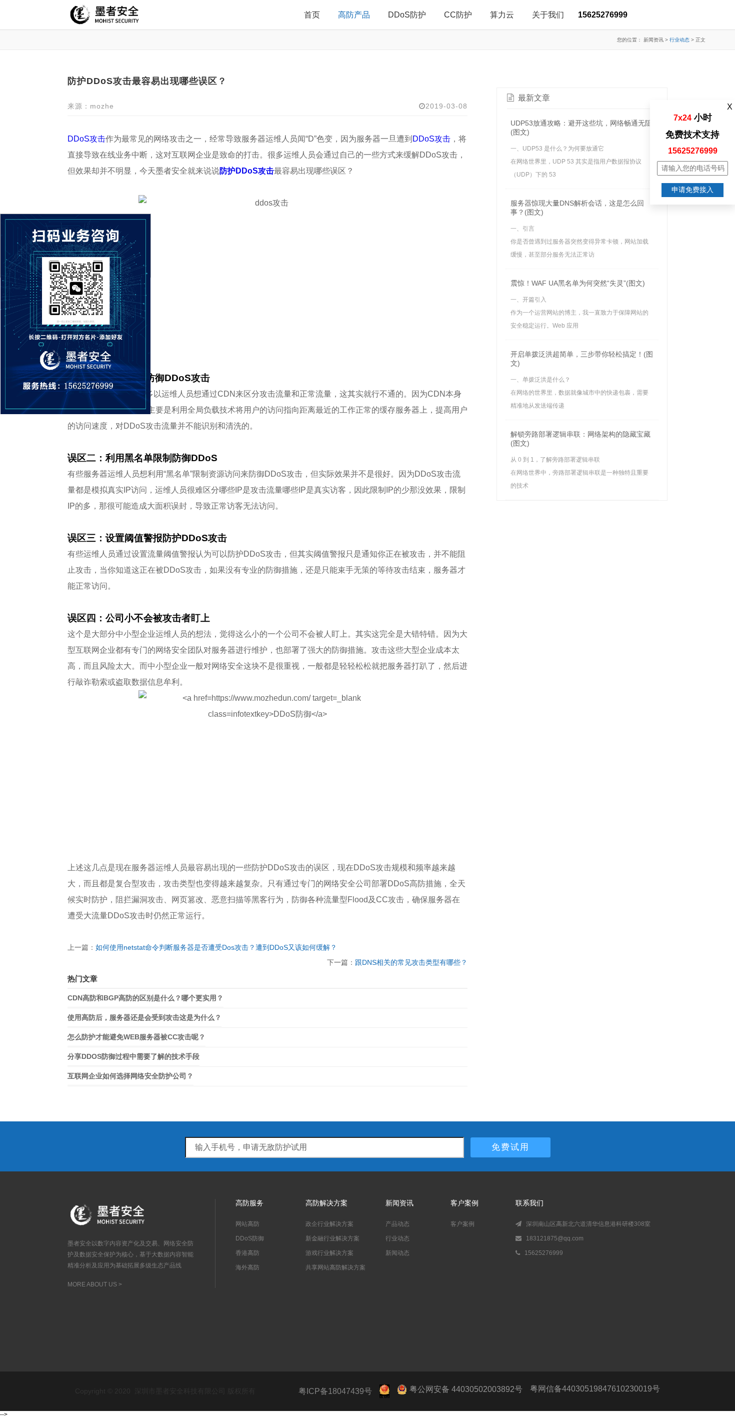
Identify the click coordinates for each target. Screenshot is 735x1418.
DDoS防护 (407, 15)
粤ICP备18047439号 (335, 1391)
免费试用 (511, 1147)
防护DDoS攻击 (247, 171)
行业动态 (680, 40)
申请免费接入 (693, 190)
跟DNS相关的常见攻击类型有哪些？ (411, 962)
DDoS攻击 (87, 139)
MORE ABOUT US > (95, 1284)
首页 (312, 15)
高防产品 (354, 15)
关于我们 (548, 15)
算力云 (502, 15)
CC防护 (458, 15)
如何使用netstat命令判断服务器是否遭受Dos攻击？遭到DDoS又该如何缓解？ (216, 947)
